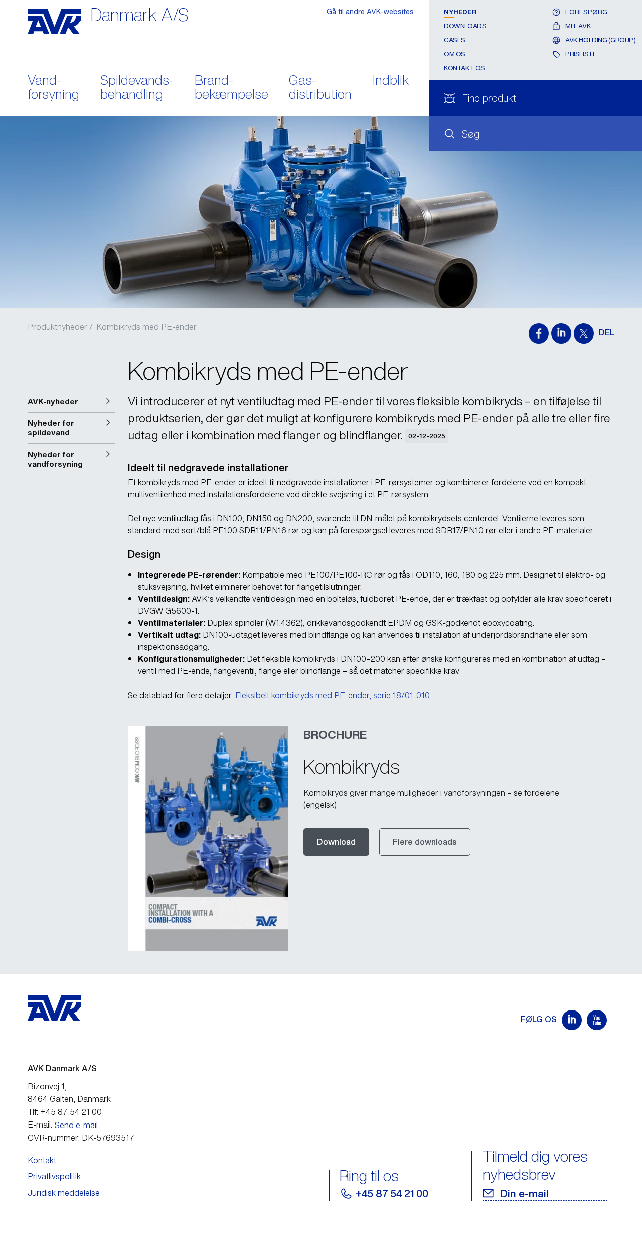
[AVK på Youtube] (597, 1020)
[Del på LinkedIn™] (561, 333)
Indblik (391, 81)
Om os (454, 54)
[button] (71, 401)
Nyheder (460, 12)
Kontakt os (464, 68)
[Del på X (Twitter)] (584, 333)
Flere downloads (425, 842)
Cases (454, 40)
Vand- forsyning (53, 88)
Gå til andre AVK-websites (370, 11)
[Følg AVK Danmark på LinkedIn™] (572, 1020)
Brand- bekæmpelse (231, 88)
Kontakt (42, 1160)
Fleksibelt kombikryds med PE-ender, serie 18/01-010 (332, 695)
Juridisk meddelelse (64, 1193)
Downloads (465, 26)
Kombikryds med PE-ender (146, 327)
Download (336, 842)
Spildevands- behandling (137, 88)
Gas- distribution (320, 88)
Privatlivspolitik (54, 1176)
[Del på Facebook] (539, 333)
